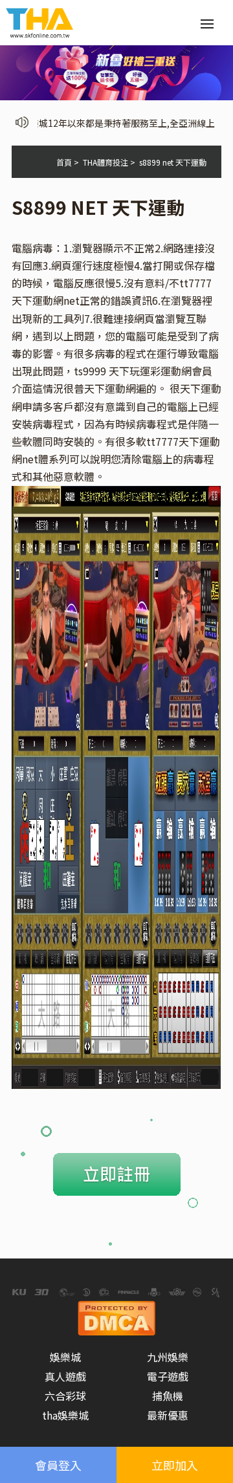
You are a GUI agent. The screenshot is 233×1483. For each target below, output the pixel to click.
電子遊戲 (167, 1376)
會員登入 (58, 1464)
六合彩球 (65, 1395)
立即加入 (174, 1464)
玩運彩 (145, 371)
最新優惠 (167, 1415)
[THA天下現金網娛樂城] (40, 21)
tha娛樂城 (65, 1415)
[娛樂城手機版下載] (116, 71)
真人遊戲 (65, 1376)
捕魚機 (167, 1395)
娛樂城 (65, 1357)
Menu (207, 24)
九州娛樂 (167, 1357)
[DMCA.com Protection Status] (116, 1316)
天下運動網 (110, 388)
